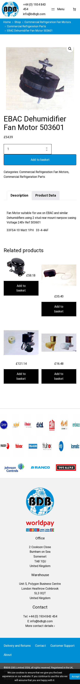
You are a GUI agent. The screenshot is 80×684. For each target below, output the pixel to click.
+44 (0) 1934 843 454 (43, 616)
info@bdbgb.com (34, 14)
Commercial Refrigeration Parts (24, 177)
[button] (70, 48)
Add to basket (40, 159)
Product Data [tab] (45, 195)
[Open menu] (58, 9)
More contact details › (40, 626)
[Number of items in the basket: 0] (74, 9)
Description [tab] (19, 195)
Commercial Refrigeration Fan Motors (43, 172)
